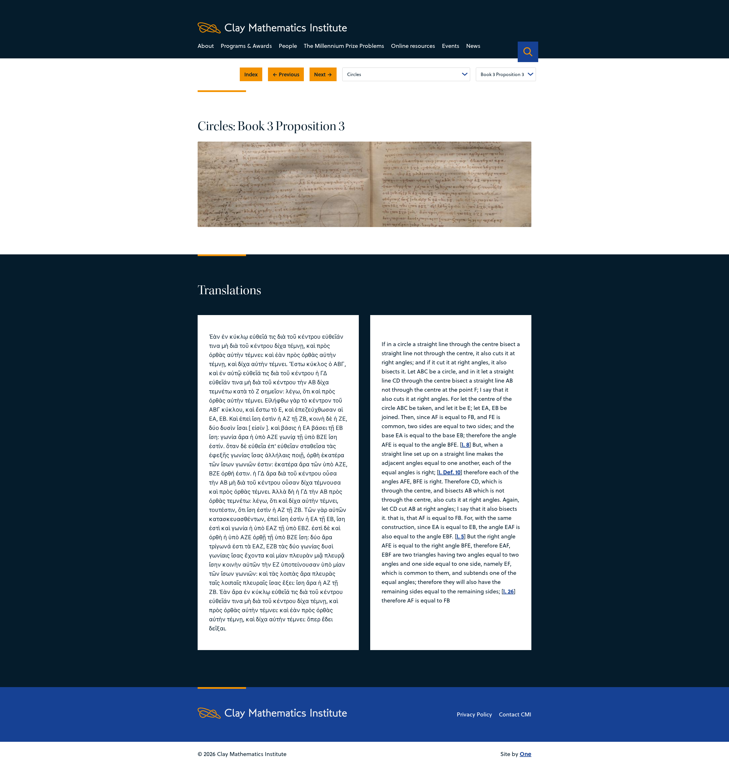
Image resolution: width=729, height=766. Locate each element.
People (288, 46)
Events (450, 46)
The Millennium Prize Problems (344, 46)
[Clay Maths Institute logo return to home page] (272, 28)
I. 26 (508, 591)
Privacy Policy (474, 714)
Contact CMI (515, 714)
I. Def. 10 (449, 472)
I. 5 (460, 536)
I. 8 (465, 444)
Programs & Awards (246, 46)
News (473, 46)
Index (251, 74)
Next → (323, 74)
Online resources (413, 46)
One (525, 753)
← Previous (286, 74)
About (206, 46)
